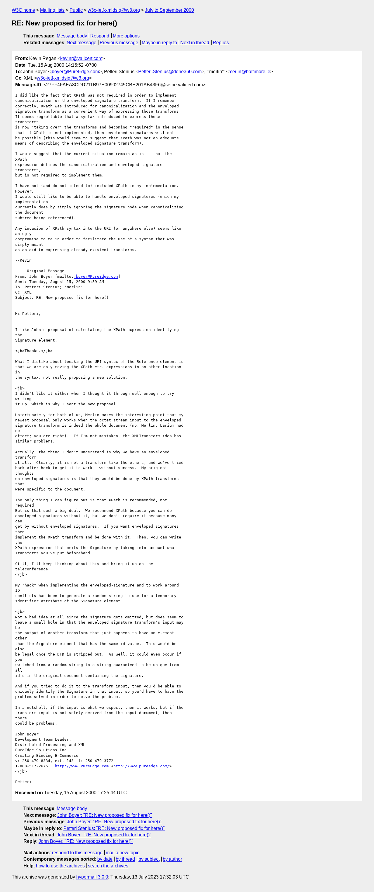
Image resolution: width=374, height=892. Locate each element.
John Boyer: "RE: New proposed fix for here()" (104, 815)
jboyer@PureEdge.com (75, 71)
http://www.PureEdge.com (82, 766)
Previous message (119, 42)
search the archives (108, 865)
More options (126, 35)
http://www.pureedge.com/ (141, 766)
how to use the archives (60, 865)
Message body (72, 35)
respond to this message (77, 852)
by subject (149, 859)
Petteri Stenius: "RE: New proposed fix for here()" (114, 828)
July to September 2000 (169, 10)
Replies (221, 42)
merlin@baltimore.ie (249, 71)
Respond (99, 35)
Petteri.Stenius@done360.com (170, 71)
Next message (81, 42)
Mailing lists (52, 10)
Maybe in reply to (159, 42)
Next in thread (194, 42)
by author (172, 859)
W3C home (23, 10)
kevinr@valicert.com (81, 58)
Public (76, 10)
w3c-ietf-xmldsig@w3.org (114, 10)
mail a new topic (122, 852)
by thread (125, 859)
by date (104, 859)
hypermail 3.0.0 (92, 876)
